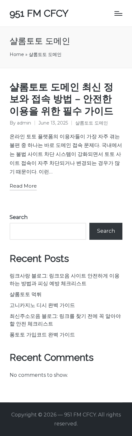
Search (19, 217)
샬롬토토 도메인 (91, 123)
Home (17, 54)
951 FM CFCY (39, 13)
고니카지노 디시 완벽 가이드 (42, 305)
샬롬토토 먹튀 (26, 294)
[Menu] (118, 13)
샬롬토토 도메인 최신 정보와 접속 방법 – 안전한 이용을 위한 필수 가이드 (61, 99)
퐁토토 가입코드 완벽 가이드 (42, 335)
